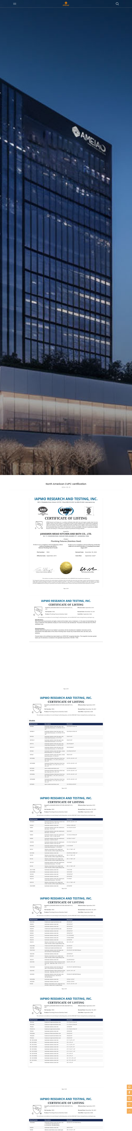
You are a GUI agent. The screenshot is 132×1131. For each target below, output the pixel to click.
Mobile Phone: (129, 1087)
